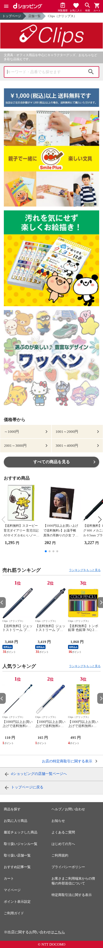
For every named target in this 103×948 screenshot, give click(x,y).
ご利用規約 (60, 855)
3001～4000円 (67, 446)
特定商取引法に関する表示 (72, 895)
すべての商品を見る (51, 462)
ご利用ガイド (14, 913)
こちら (59, 932)
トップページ (11, 16)
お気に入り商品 (15, 821)
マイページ (12, 890)
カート (9, 878)
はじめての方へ (63, 844)
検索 (91, 72)
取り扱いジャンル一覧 (20, 844)
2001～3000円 (15, 446)
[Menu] (6, 6)
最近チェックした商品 (20, 832)
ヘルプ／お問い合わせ (68, 809)
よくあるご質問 (63, 832)
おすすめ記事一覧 (17, 867)
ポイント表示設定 (17, 901)
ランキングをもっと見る (85, 570)
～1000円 (11, 432)
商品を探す (12, 809)
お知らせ (58, 821)
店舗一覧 (34, 16)
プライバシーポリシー (68, 867)
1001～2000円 (67, 432)
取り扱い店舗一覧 (17, 855)
